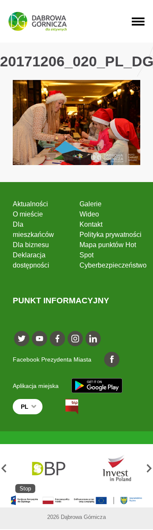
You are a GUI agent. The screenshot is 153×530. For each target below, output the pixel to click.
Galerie (90, 204)
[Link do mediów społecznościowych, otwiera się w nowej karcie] (22, 338)
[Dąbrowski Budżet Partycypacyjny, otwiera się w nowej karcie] (47, 468)
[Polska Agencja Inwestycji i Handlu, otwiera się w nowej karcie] (112, 468)
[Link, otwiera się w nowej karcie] (64, 406)
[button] (4, 468)
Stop (25, 488)
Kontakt (90, 224)
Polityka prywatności (110, 234)
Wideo (89, 214)
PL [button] (24, 406)
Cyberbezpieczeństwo (113, 265)
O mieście (28, 214)
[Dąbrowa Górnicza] (37, 21)
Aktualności (30, 204)
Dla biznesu (31, 244)
